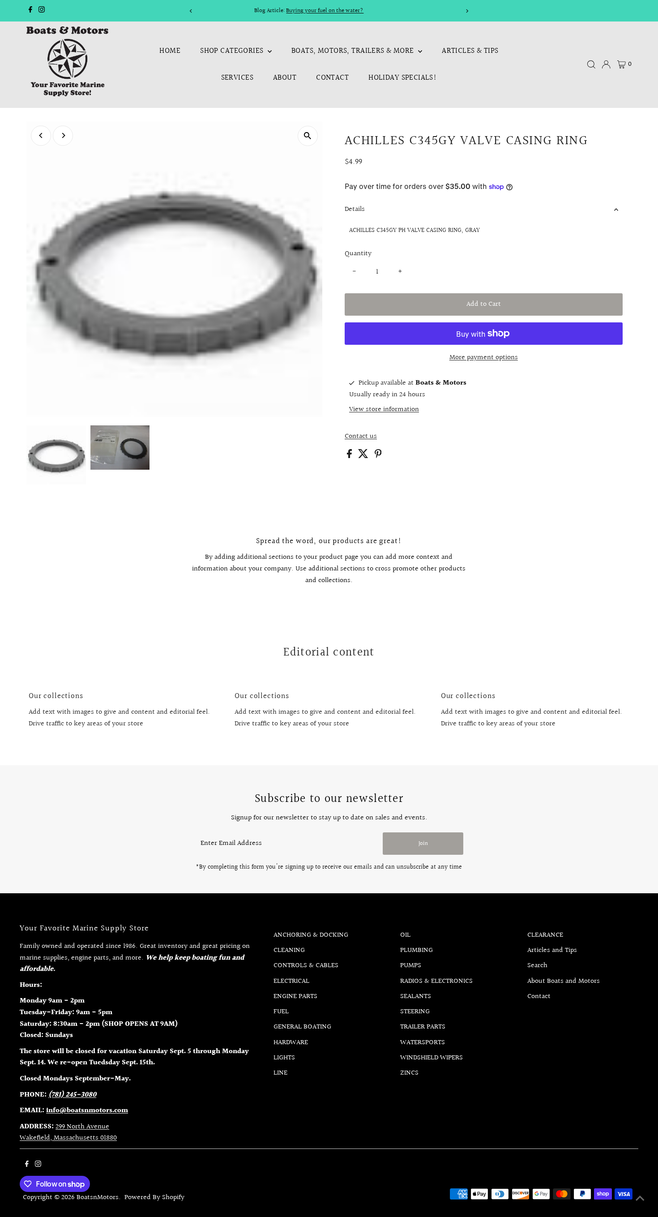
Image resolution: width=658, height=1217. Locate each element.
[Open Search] (591, 64)
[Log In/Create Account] (606, 64)
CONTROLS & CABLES (305, 965)
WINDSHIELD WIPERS (431, 1057)
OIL (405, 935)
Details (355, 209)
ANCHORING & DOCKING (310, 935)
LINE (280, 1073)
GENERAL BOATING (302, 1027)
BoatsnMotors (98, 1197)
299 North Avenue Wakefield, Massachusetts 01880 (68, 1132)
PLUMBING (416, 950)
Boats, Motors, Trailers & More (353, 51)
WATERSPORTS (422, 1042)
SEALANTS (415, 996)
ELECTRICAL (291, 981)
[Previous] (191, 11)
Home (169, 51)
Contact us (361, 436)
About (284, 78)
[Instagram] (41, 10)
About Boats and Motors (563, 981)
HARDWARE (290, 1042)
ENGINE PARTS (295, 996)
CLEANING (289, 950)
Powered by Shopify (154, 1197)
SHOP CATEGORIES (232, 51)
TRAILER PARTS (422, 1027)
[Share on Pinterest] (378, 456)
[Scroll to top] (640, 1199)
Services (237, 78)
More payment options (483, 357)
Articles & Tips (470, 51)
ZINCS (409, 1073)
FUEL (281, 1011)
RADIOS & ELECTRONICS (436, 981)
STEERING (415, 1011)
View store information (384, 409)
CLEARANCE (545, 935)
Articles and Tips (552, 950)
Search (537, 965)
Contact (332, 78)
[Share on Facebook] (350, 456)
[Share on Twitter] (364, 456)
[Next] (467, 11)
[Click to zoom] (308, 136)
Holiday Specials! (402, 78)
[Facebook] (30, 10)
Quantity (358, 253)
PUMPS (410, 965)
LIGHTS (284, 1057)
